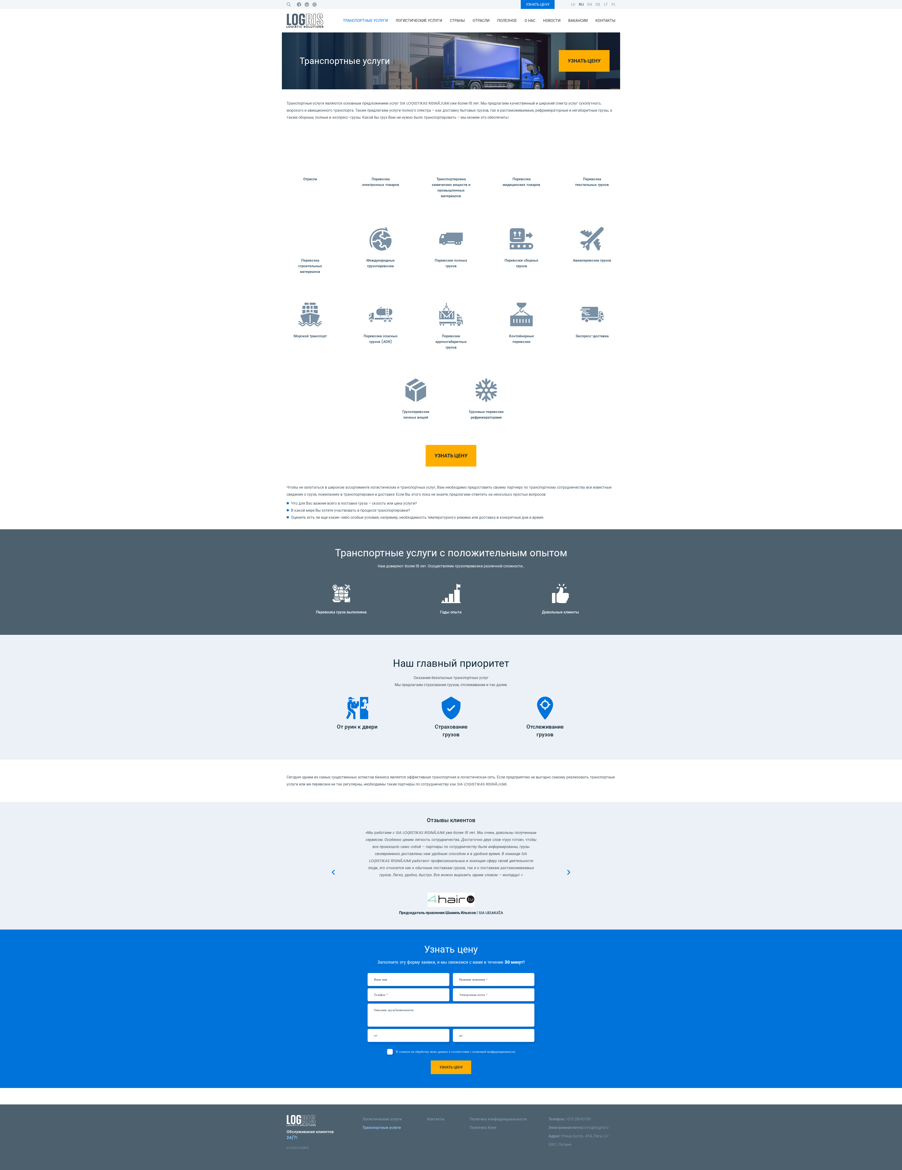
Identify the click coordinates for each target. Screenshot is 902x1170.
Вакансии (578, 20)
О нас (530, 20)
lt (606, 4)
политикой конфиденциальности (493, 1051)
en (589, 4)
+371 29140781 (578, 1119)
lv (573, 4)
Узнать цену (537, 4)
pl (613, 4)
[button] (333, 872)
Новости (551, 20)
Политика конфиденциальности (498, 1119)
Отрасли (481, 20)
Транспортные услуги (365, 20)
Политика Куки (483, 1127)
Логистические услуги (419, 20)
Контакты (605, 20)
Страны (457, 20)
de (597, 4)
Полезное (507, 20)
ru (581, 4)
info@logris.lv (596, 1127)
